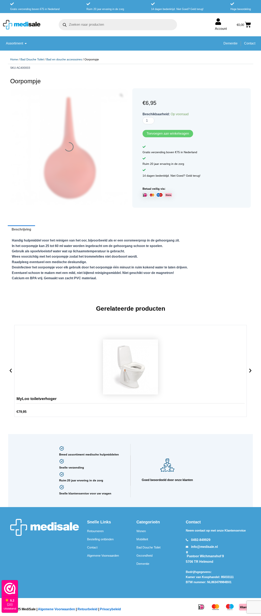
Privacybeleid (110, 609)
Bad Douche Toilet (32, 59)
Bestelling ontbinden (100, 539)
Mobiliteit (142, 539)
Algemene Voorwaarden (103, 555)
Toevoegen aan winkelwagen (168, 133)
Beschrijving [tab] (21, 229)
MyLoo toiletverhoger (36, 399)
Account (221, 28)
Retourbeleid (87, 609)
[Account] (218, 21)
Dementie (142, 564)
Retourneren (95, 531)
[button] (10, 372)
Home (14, 59)
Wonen (141, 531)
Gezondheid (144, 555)
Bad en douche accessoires (64, 59)
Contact (92, 547)
